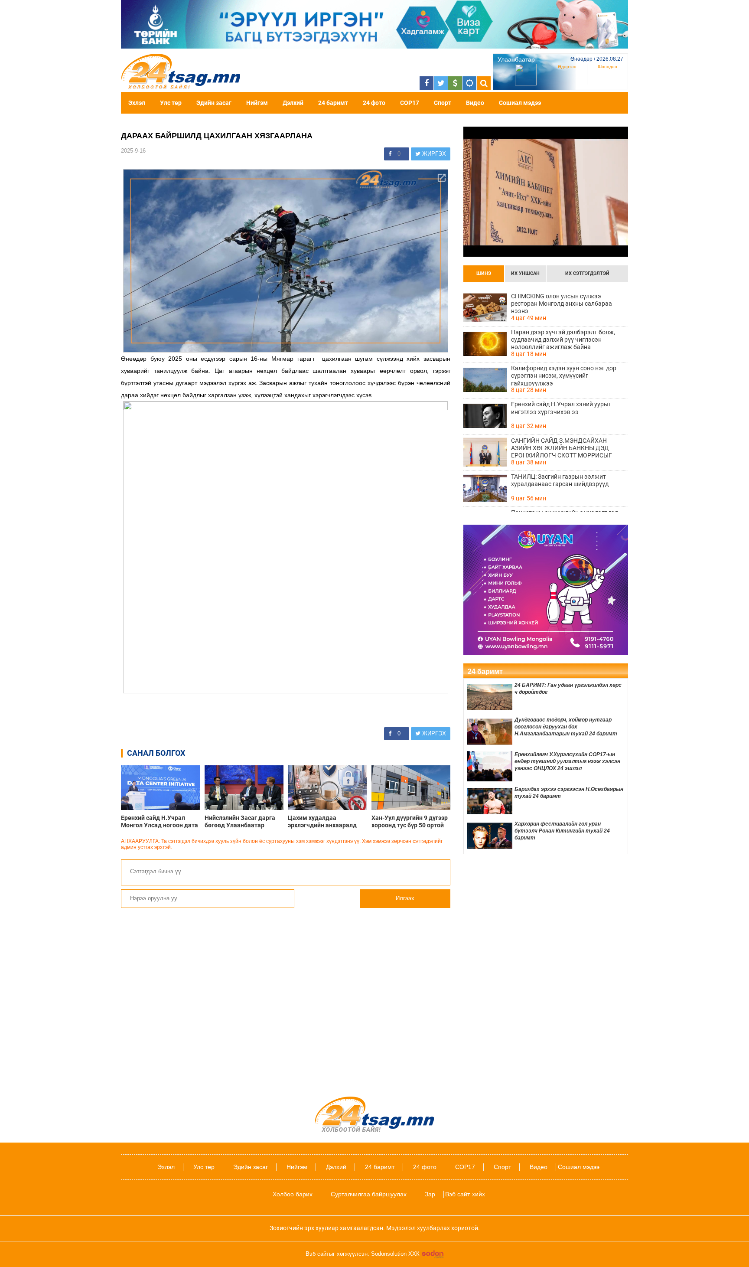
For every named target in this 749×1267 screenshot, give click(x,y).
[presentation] (483, 273)
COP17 (409, 102)
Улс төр (171, 102)
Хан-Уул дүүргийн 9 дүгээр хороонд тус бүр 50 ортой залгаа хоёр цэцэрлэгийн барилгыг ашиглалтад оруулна (409, 821)
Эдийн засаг (213, 102)
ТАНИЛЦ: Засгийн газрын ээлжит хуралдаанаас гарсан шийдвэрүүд (560, 480)
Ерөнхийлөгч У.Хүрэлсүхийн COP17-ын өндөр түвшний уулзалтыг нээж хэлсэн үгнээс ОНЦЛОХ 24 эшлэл (567, 761)
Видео (475, 102)
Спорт (442, 102)
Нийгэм (257, 102)
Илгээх (405, 898)
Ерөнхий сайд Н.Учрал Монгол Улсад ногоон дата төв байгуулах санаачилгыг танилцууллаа (159, 821)
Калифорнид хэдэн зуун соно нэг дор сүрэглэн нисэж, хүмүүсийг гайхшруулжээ (563, 375)
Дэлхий (293, 102)
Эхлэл (136, 102)
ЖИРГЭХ (433, 153)
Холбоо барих (293, 1194)
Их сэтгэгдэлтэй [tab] (587, 273)
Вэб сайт (457, 1194)
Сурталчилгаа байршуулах (369, 1194)
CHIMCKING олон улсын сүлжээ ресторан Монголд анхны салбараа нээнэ (561, 303)
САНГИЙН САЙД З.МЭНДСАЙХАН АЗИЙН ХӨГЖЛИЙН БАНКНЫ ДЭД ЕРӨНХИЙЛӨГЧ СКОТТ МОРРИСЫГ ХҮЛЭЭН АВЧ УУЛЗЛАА (561, 448)
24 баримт (333, 102)
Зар (430, 1194)
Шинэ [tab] (483, 273)
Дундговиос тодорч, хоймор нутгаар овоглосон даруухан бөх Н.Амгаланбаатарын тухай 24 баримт (566, 727)
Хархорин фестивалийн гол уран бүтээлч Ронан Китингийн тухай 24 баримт (562, 831)
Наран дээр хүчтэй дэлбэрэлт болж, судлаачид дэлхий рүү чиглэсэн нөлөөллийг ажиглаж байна (563, 339)
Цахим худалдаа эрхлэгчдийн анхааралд (322, 821)
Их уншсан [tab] (525, 273)
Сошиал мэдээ (520, 102)
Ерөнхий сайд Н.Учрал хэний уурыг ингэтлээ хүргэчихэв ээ (561, 408)
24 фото (374, 102)
